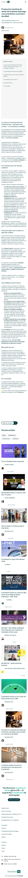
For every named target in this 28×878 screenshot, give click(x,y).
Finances (3, 828)
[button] (25, 2)
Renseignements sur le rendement (10, 820)
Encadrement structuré (7, 817)
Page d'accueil (5, 808)
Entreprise (4, 842)
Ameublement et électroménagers (10, 831)
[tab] (3, 435)
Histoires (3, 845)
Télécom (3, 837)
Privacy (3, 848)
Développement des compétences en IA (11, 814)
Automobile (4, 825)
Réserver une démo (14, 799)
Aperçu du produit (6, 811)
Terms (3, 851)
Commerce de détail (6, 834)
